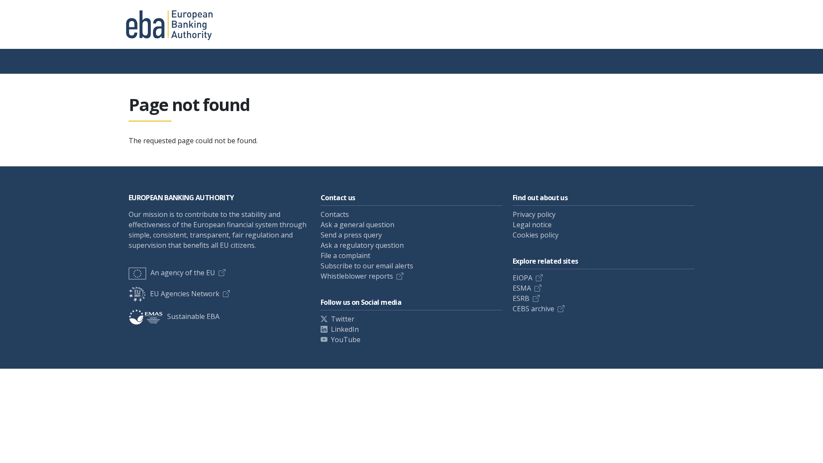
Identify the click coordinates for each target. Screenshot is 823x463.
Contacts (335, 214)
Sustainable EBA (193, 316)
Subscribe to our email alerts (367, 266)
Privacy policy (534, 214)
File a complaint (345, 255)
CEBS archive (533, 308)
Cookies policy (536, 235)
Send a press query (351, 235)
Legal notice (532, 224)
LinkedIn (345, 329)
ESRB (521, 298)
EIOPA (522, 278)
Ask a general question (357, 224)
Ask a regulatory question (362, 245)
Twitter (342, 319)
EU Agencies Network (184, 293)
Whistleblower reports (357, 276)
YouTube (345, 339)
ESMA (522, 288)
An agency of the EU (182, 272)
